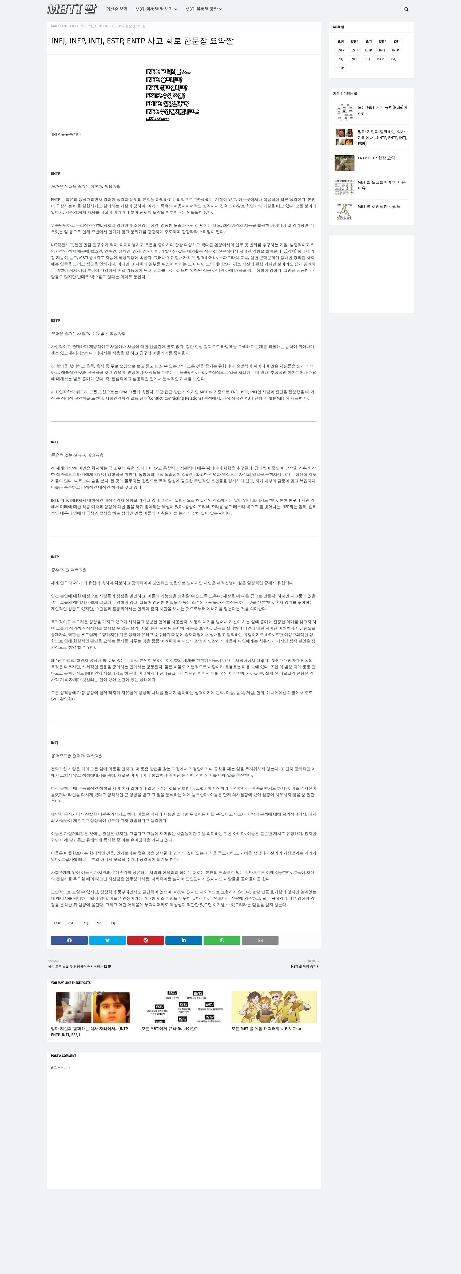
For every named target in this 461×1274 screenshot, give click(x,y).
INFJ (85, 923)
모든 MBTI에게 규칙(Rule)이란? (169, 1028)
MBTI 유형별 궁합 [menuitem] (201, 9)
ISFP (380, 59)
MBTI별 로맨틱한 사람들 (379, 206)
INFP (99, 923)
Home (55, 26)
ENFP (354, 41)
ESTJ (355, 50)
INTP (354, 59)
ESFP (340, 50)
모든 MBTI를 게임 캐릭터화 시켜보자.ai (266, 1028)
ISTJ (393, 59)
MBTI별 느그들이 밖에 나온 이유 (382, 185)
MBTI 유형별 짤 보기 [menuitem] (154, 9)
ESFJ (397, 41)
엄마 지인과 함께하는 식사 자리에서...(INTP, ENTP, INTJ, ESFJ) (90, 1031)
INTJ (112, 923)
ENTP (65, 26)
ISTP (340, 68)
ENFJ (340, 41)
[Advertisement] (368, 273)
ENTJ (368, 41)
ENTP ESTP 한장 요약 (376, 158)
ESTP (71, 923)
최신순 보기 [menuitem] (117, 9)
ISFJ (367, 59)
